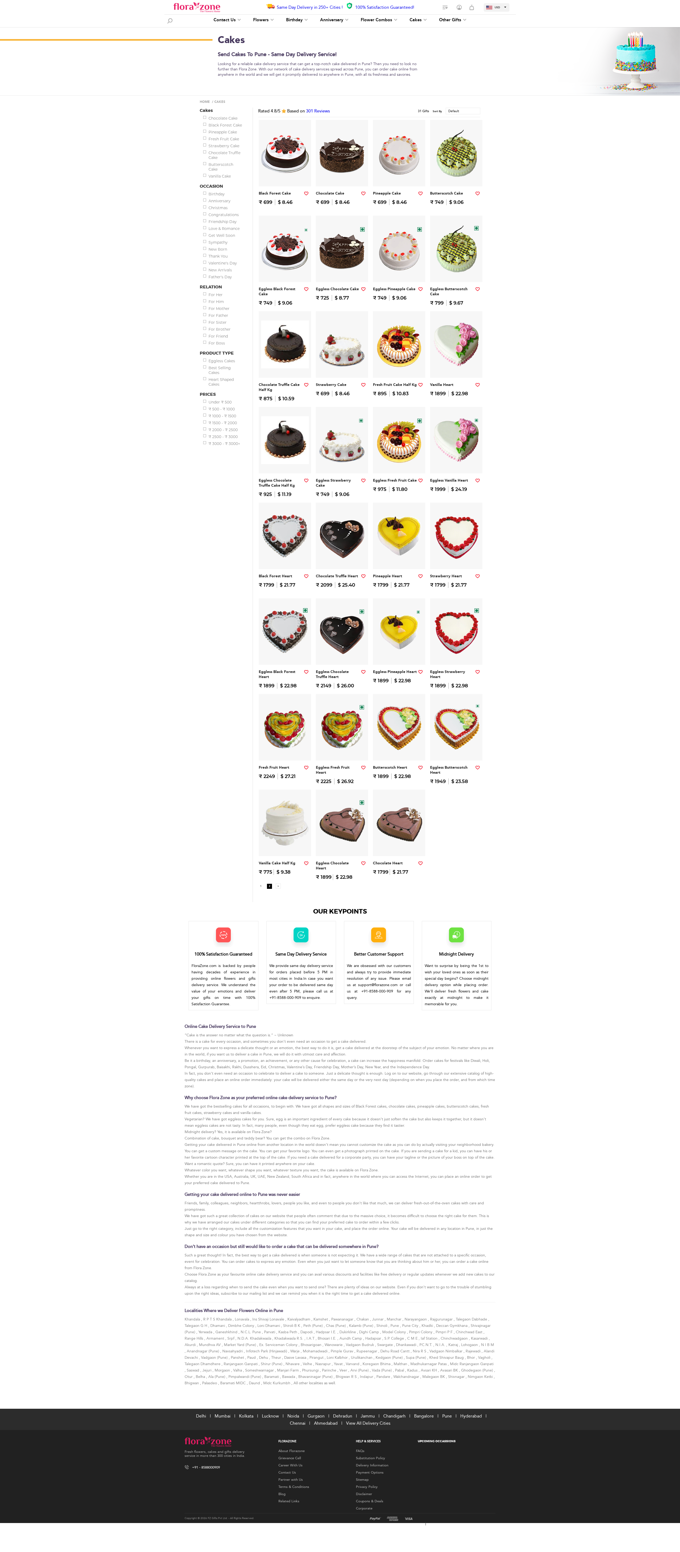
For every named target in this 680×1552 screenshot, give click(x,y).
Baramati (272, 1376)
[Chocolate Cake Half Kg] (342, 175)
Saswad (193, 1370)
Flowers (261, 20)
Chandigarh (394, 1416)
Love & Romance (224, 228)
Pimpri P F (445, 1332)
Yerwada (205, 1332)
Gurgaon (316, 1416)
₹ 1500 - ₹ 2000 (223, 422)
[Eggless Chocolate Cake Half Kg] (342, 271)
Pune (395, 1325)
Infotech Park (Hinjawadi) (267, 1351)
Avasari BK (449, 1370)
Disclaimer (364, 1494)
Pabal (400, 1370)
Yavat (339, 1364)
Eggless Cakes (222, 361)
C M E (413, 1338)
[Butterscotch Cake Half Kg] (456, 175)
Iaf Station (430, 1338)
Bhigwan (192, 1383)
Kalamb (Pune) (361, 1325)
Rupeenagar (367, 1351)
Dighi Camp (369, 1332)
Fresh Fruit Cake (224, 139)
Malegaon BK (434, 1376)
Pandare (383, 1376)
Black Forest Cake (225, 125)
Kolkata (246, 1416)
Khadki (428, 1325)
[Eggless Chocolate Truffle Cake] (285, 462)
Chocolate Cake (223, 118)
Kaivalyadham (299, 1319)
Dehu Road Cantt (395, 1351)
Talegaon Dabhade (472, 1319)
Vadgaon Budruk (360, 1345)
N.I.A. (440, 1345)
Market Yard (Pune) (240, 1345)
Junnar (378, 1319)
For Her (216, 294)
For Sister (218, 322)
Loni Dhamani (269, 1325)
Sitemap (362, 1479)
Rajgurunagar (442, 1319)
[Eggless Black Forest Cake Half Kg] (285, 271)
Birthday (295, 20)
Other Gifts (450, 20)
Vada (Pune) (382, 1370)
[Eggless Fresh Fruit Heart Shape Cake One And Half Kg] (342, 749)
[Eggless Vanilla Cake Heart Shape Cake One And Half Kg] (456, 462)
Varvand (353, 1364)
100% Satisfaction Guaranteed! (384, 7)
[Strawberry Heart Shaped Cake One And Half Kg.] (456, 558)
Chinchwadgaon (455, 1338)
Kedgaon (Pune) (390, 1357)
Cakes (416, 20)
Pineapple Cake (223, 132)
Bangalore (424, 1416)
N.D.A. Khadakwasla (254, 1338)
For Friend (218, 336)
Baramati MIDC (233, 1383)
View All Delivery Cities (368, 1423)
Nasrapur (323, 1364)
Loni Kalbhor (338, 1357)
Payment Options (370, 1472)
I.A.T (311, 1338)
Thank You (218, 256)
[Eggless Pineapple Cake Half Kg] (399, 271)
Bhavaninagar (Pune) (316, 1376)
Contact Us (225, 20)
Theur (276, 1357)
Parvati (270, 1332)
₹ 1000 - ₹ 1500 (222, 416)
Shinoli (382, 1325)
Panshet (238, 1357)
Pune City (410, 1325)
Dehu (264, 1357)
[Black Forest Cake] (285, 175)
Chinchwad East (469, 1332)
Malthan (401, 1364)
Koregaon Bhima (377, 1364)
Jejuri (207, 1370)
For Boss (217, 343)
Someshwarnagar (260, 1370)
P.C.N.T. (426, 1345)
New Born (218, 249)
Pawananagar (342, 1319)
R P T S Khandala (218, 1319)
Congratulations (224, 214)
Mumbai (223, 1416)
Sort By (437, 111)
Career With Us (290, 1465)
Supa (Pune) (416, 1357)
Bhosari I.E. (327, 1338)
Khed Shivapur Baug (447, 1357)
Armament (215, 1338)
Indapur (367, 1376)
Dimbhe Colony (241, 1325)
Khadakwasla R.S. (289, 1338)
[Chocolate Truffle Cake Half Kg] (285, 366)
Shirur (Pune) (272, 1364)
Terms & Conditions (293, 1486)
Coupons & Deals (369, 1501)
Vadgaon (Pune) (215, 1357)
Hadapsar (373, 1338)
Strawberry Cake (224, 146)
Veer (343, 1370)
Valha (238, 1370)
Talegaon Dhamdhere (203, 1364)
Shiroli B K (292, 1325)
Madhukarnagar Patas (429, 1364)
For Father (218, 315)
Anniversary (332, 20)
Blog (282, 1494)
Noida (293, 1416)
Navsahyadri (233, 1351)
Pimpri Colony (421, 1332)
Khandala (193, 1319)
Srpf (231, 1338)
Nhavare (293, 1364)
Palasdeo (210, 1383)
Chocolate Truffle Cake (224, 155)
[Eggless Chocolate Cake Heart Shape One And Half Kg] (342, 845)
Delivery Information (372, 1465)
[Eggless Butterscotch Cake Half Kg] (456, 271)
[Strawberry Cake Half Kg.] (342, 366)
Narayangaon (416, 1319)
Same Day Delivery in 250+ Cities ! (310, 7)
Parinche (329, 1370)
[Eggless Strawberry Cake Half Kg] (342, 462)
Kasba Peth (288, 1332)
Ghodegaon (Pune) (477, 1370)
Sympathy (218, 242)
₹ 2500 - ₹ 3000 (223, 436)
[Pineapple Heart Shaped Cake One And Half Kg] (399, 558)
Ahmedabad (326, 1423)
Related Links (288, 1501)
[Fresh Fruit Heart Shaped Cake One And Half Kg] (285, 749)
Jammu (368, 1416)
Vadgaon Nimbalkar (447, 1351)
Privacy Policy (367, 1486)
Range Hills (194, 1338)
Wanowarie (334, 1345)
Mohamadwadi (316, 1351)
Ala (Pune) (217, 1376)
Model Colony (394, 1332)
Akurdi (191, 1345)
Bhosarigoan (311, 1345)
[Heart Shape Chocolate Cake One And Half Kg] (399, 845)
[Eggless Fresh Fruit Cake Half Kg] (399, 462)
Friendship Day (223, 221)
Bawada (289, 1376)
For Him (216, 301)
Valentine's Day (223, 263)
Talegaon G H (196, 1325)
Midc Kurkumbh (277, 1383)
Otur (189, 1376)
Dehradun (342, 1416)
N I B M (487, 1345)
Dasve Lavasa (295, 1357)
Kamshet (321, 1319)
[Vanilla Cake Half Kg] (285, 845)
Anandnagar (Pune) (203, 1351)
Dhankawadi (406, 1345)
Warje (295, 1351)
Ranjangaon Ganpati (241, 1364)
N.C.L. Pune (251, 1332)
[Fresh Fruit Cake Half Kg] (399, 366)
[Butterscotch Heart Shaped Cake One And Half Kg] (399, 749)
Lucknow (270, 1416)
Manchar (394, 1319)
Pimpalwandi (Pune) (245, 1376)
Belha (201, 1376)
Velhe (308, 1364)
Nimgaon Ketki (481, 1376)
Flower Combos (377, 20)
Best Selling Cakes (220, 370)
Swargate (385, 1345)
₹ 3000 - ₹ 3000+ (224, 443)
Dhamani (218, 1325)
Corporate (364, 1508)
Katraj (453, 1345)
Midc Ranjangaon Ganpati (472, 1364)
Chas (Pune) (336, 1325)
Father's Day (220, 277)
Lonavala (242, 1319)
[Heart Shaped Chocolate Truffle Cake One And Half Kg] (342, 558)
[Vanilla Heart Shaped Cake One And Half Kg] (456, 366)
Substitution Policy (370, 1458)
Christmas (218, 207)
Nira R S (420, 1351)
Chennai (297, 1423)
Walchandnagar (406, 1376)
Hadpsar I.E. (326, 1332)
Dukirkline (348, 1332)
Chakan (363, 1319)
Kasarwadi (480, 1338)
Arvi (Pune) (360, 1370)
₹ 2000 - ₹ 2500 (223, 429)
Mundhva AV (210, 1345)
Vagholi (484, 1357)
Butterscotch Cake (221, 167)
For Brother (220, 329)
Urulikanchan (362, 1357)
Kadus (413, 1370)
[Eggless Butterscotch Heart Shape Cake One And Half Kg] (456, 749)
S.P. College (394, 1338)
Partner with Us (290, 1479)
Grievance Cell (289, 1458)
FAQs (360, 1451)
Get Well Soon (222, 235)
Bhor (471, 1357)
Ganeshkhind (227, 1332)
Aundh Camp (351, 1338)
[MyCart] (472, 7)
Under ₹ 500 (220, 402)
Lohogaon (470, 1345)
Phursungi (311, 1370)
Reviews (318, 111)
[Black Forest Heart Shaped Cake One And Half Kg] (285, 558)
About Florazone (291, 1451)
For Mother (219, 308)
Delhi (201, 1416)
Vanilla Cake (220, 176)
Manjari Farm (288, 1370)
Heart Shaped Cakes (221, 382)
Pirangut (317, 1357)
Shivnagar (457, 1376)
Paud (252, 1357)
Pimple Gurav (342, 1351)
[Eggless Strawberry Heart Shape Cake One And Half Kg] (456, 654)
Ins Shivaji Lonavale (268, 1319)
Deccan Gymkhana (452, 1325)
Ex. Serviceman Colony (279, 1345)
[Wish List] (445, 8)
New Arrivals (220, 270)
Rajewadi (474, 1351)
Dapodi (307, 1332)
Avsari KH (429, 1370)
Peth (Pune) (313, 1325)
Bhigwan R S (347, 1376)
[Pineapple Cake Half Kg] (399, 175)
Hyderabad (471, 1416)
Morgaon (223, 1370)
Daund (255, 1383)
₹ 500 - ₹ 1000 (222, 409)
